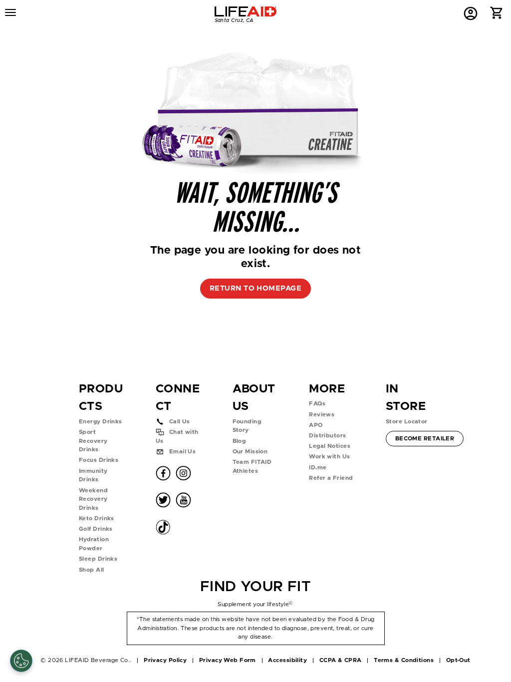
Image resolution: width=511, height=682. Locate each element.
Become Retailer (425, 438)
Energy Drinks (100, 421)
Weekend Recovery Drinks (93, 499)
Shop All (91, 570)
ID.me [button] (317, 467)
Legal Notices (329, 446)
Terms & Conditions (404, 660)
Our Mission (250, 451)
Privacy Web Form (227, 660)
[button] (497, 15)
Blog (239, 441)
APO (315, 425)
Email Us (182, 451)
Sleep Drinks (98, 559)
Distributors (327, 435)
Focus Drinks (98, 460)
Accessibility (287, 660)
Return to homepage (255, 288)
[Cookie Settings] (21, 661)
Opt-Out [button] (458, 660)
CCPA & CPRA (340, 660)
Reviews (321, 414)
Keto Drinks (96, 518)
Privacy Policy (165, 660)
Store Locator (407, 421)
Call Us (179, 421)
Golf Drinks (96, 529)
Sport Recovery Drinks (93, 440)
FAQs (317, 403)
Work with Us (329, 456)
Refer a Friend (331, 478)
